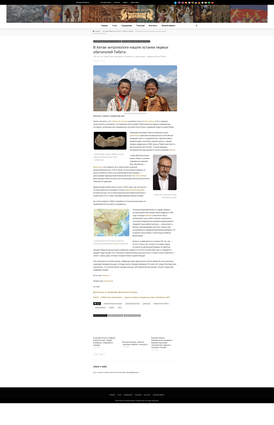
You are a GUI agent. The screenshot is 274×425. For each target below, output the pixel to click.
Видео (125, 2)
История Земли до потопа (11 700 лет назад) (107, 41)
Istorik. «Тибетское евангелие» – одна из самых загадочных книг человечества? (131, 297)
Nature (172, 150)
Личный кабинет (168, 26)
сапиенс (111, 307)
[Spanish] (186, 3)
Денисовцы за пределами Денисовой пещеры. (115, 291)
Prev (96, 354)
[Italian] (202, 3)
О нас (114, 26)
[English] (182, 3)
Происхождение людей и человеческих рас (136, 41)
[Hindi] (206, 3)
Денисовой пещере (134, 190)
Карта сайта (135, 2)
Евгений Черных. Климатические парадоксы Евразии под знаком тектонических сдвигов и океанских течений (161, 343)
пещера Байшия (100, 307)
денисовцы (134, 135)
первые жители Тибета (161, 303)
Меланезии (97, 167)
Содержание (126, 26)
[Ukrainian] (196, 3)
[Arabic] (209, 3)
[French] (189, 3)
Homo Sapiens (148, 121)
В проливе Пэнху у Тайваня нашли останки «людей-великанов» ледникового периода (104, 341)
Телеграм (140, 26)
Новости (117, 2)
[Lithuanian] (192, 3)
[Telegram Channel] (176, 3)
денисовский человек (132, 303)
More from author (115, 315)
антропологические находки (113, 303)
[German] (199, 3)
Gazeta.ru (106, 275)
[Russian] (179, 3)
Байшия (148, 215)
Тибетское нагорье (120, 121)
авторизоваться (133, 372)
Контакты (153, 26)
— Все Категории (105, 2)
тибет (119, 307)
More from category (132, 315)
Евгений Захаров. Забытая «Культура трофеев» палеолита (134, 343)
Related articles (100, 315)
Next (102, 354)
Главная (104, 26)
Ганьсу (116, 244)
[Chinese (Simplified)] (212, 3)
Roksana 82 (108, 281)
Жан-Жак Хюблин (139, 175)
